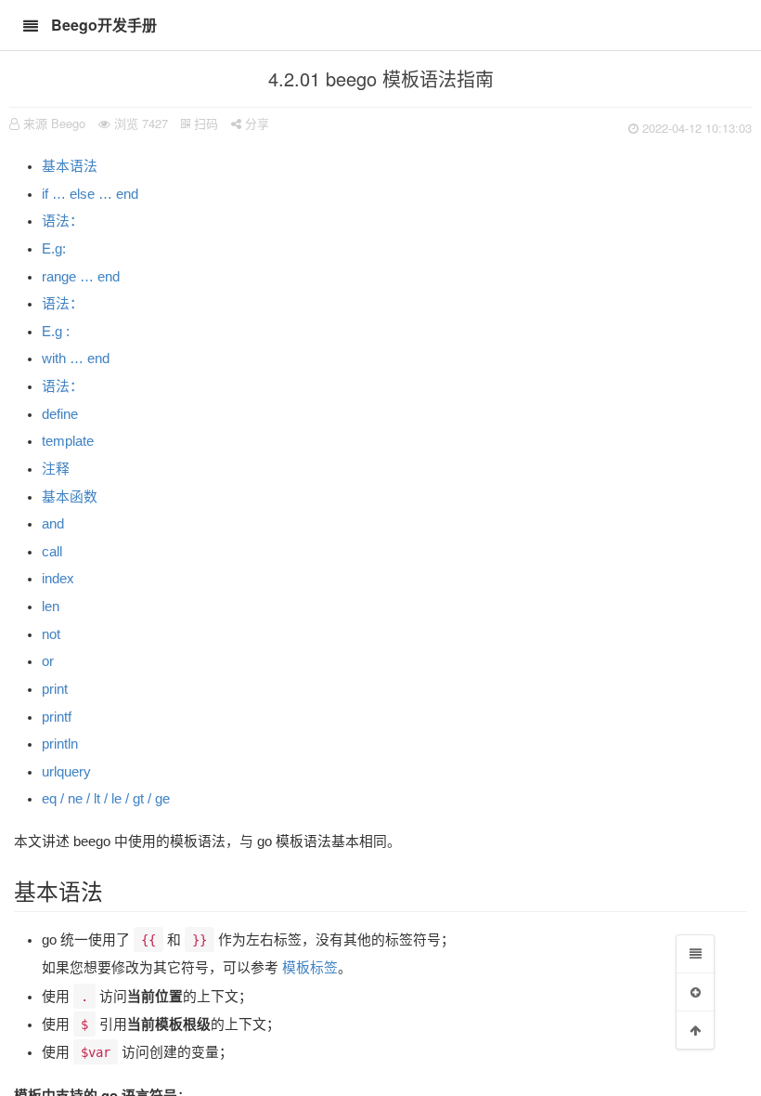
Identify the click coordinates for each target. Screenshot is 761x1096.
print (55, 689)
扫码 (204, 123)
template (68, 441)
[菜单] (695, 953)
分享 (255, 123)
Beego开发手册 (104, 24)
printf (56, 717)
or (48, 661)
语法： (63, 221)
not (51, 634)
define (60, 414)
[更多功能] (695, 992)
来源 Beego (54, 123)
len (50, 606)
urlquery (66, 771)
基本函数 (69, 496)
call (52, 551)
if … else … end (90, 194)
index (58, 578)
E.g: (54, 248)
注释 (56, 469)
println (60, 744)
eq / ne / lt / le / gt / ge (106, 798)
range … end (81, 276)
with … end (76, 358)
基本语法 (69, 166)
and (53, 523)
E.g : (56, 331)
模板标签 (310, 967)
